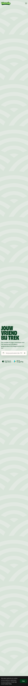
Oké (23, 681)
